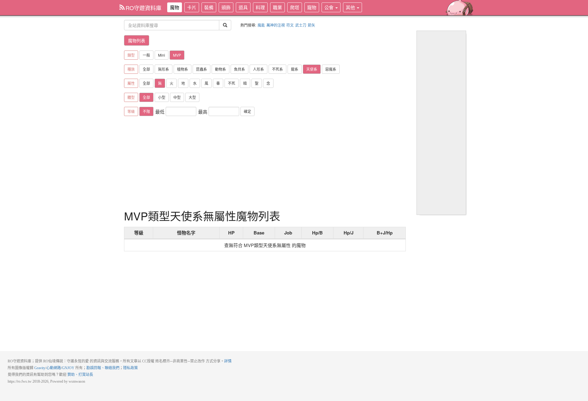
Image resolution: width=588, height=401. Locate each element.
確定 (247, 111)
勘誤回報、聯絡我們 (102, 368)
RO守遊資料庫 (143, 8)
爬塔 (294, 7)
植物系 (182, 69)
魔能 (261, 25)
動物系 (220, 69)
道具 (243, 7)
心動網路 (53, 368)
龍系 (294, 69)
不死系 (277, 69)
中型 (177, 97)
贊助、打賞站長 (80, 375)
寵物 (311, 7)
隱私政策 (130, 368)
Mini (161, 55)
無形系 (163, 69)
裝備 (208, 7)
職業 (277, 7)
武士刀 (300, 25)
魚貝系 (239, 69)
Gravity (39, 368)
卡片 (191, 7)
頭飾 (226, 7)
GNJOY (68, 368)
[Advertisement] (264, 164)
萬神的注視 (275, 25)
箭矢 (311, 25)
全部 (146, 69)
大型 (192, 97)
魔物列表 (136, 40)
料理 (260, 7)
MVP (177, 55)
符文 (290, 25)
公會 (329, 7)
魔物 (174, 7)
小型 (161, 97)
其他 (351, 7)
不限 (146, 111)
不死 (231, 83)
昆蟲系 (201, 69)
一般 (146, 55)
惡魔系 (330, 69)
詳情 (228, 361)
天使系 (311, 69)
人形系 (258, 69)
